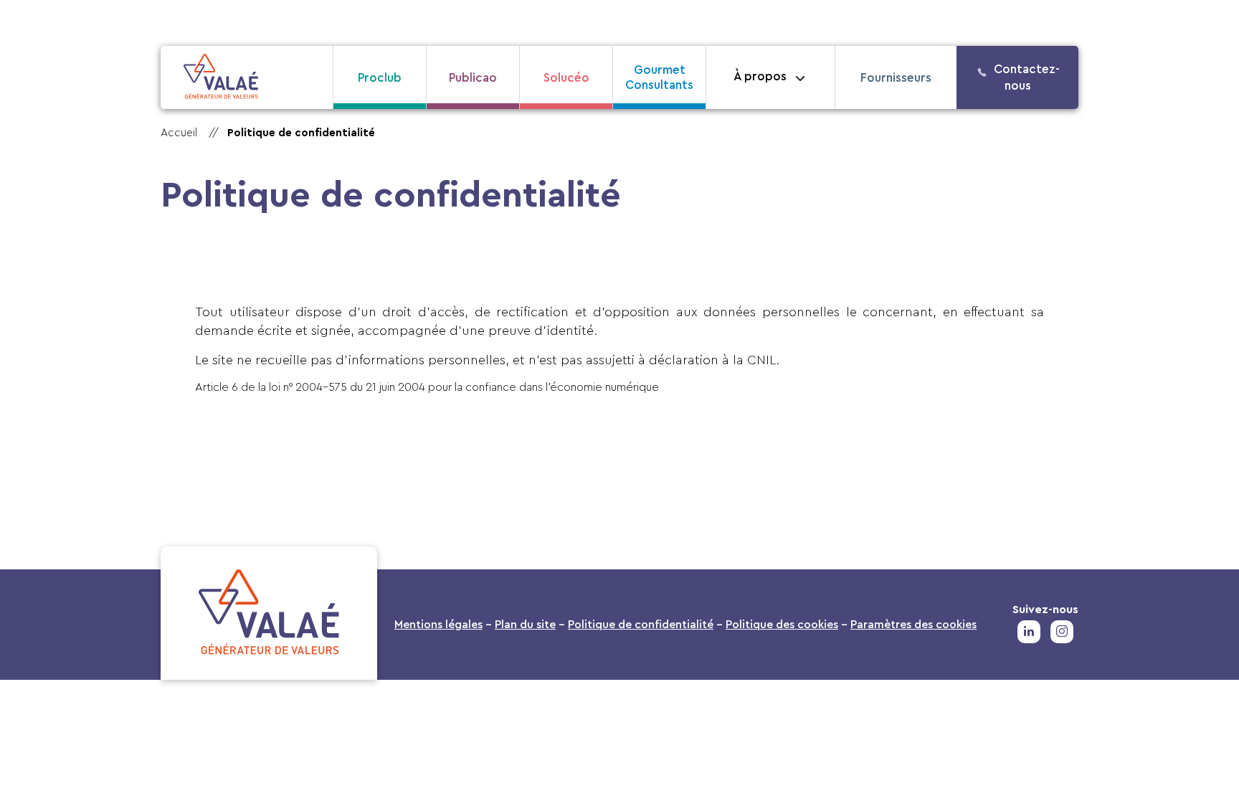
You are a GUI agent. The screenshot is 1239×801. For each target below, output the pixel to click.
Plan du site (525, 624)
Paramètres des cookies (913, 624)
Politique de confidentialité (640, 624)
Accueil (179, 133)
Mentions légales (438, 624)
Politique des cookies (782, 624)
